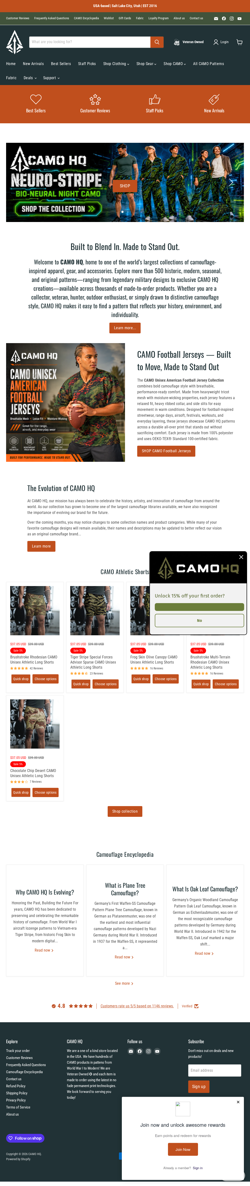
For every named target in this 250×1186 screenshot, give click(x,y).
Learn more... (125, 328)
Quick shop (21, 679)
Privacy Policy (16, 1100)
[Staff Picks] (155, 104)
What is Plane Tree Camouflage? (125, 889)
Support (50, 78)
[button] (221, 42)
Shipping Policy (16, 1093)
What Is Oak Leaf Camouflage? (205, 888)
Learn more (41, 546)
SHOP (125, 185)
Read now (43, 950)
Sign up (199, 1086)
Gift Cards (125, 18)
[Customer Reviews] (95, 104)
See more (123, 983)
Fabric (140, 18)
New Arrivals (33, 63)
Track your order (18, 1051)
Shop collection (125, 811)
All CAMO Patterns (208, 63)
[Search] (157, 42)
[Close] (241, 557)
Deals (29, 78)
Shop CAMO (174, 63)
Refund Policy (15, 1086)
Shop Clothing (115, 63)
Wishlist (109, 18)
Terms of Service (18, 1107)
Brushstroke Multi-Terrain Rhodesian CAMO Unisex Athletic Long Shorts (210, 662)
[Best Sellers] (36, 104)
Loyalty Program (158, 18)
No (199, 620)
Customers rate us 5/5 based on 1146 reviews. (137, 1006)
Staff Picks (87, 63)
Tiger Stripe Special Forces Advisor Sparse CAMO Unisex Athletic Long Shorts (93, 662)
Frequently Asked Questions (51, 18)
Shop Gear (145, 63)
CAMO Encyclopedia (86, 18)
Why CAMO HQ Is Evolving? (45, 891)
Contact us (196, 18)
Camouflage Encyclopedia (24, 1072)
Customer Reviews (17, 18)
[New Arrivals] (214, 104)
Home (11, 63)
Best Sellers (61, 63)
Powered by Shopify (18, 1159)
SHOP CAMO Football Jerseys (166, 451)
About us (179, 18)
